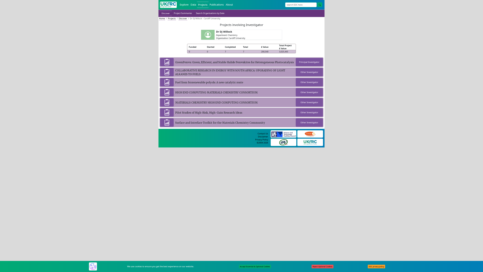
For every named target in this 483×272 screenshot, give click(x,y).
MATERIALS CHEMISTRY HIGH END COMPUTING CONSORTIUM (216, 102)
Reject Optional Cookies (322, 266)
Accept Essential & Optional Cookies (255, 266)
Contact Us (263, 133)
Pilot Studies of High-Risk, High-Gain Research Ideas (208, 112)
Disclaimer (263, 136)
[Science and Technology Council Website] (283, 133)
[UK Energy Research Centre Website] (310, 142)
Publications (217, 4)
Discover (166, 13)
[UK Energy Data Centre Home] (168, 5)
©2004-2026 (262, 142)
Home (162, 18)
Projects (203, 4)
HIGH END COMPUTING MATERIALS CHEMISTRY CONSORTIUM (216, 92)
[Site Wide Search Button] (319, 4)
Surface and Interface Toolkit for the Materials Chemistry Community (220, 122)
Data (193, 4)
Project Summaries (183, 13)
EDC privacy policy (376, 266)
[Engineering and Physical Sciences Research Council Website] (310, 133)
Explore (184, 4)
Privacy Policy (261, 139)
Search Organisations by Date (210, 13)
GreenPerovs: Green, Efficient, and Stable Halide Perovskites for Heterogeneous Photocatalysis (234, 62)
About (229, 4)
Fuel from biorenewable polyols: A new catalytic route (209, 82)
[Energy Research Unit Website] (283, 142)
